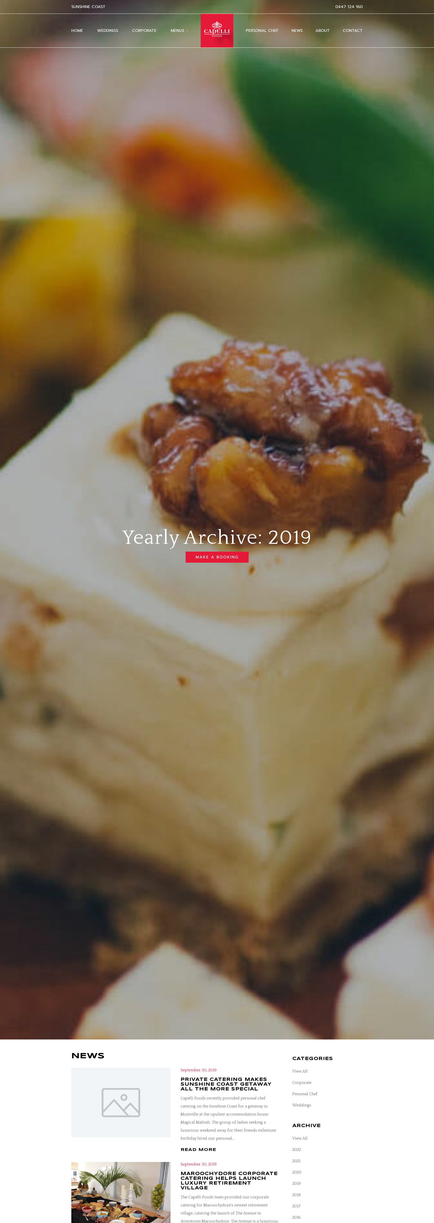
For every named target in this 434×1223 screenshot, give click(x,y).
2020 (296, 1172)
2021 (296, 1161)
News (297, 31)
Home (77, 31)
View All (300, 1071)
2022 (296, 1149)
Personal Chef (262, 31)
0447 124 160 (349, 7)
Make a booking (217, 557)
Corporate (144, 31)
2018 (296, 1195)
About (322, 31)
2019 (296, 1183)
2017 (296, 1206)
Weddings (107, 31)
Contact (353, 31)
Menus (177, 31)
